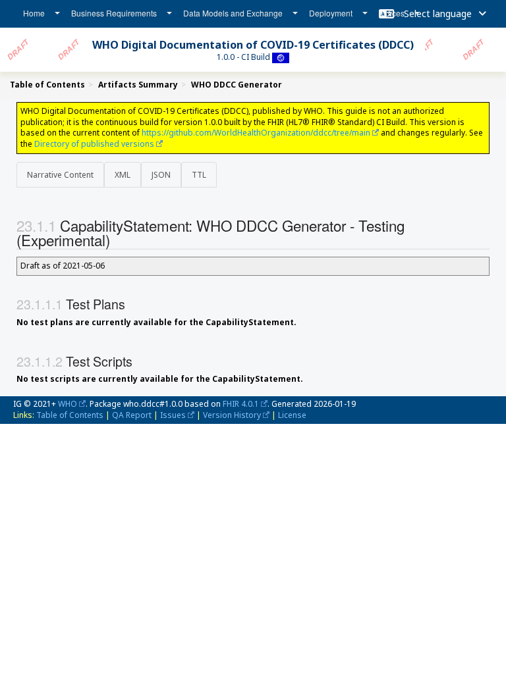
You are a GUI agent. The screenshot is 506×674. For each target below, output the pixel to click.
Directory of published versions (94, 143)
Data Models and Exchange (233, 12)
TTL (199, 174)
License (292, 415)
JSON (161, 174)
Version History (232, 415)
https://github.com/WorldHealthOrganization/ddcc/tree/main (256, 132)
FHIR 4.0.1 (241, 403)
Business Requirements (114, 12)
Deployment (330, 12)
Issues (173, 415)
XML (122, 174)
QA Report (132, 415)
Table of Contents (69, 415)
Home (34, 12)
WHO (67, 403)
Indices (392, 12)
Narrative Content (60, 174)
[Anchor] (121, 239)
